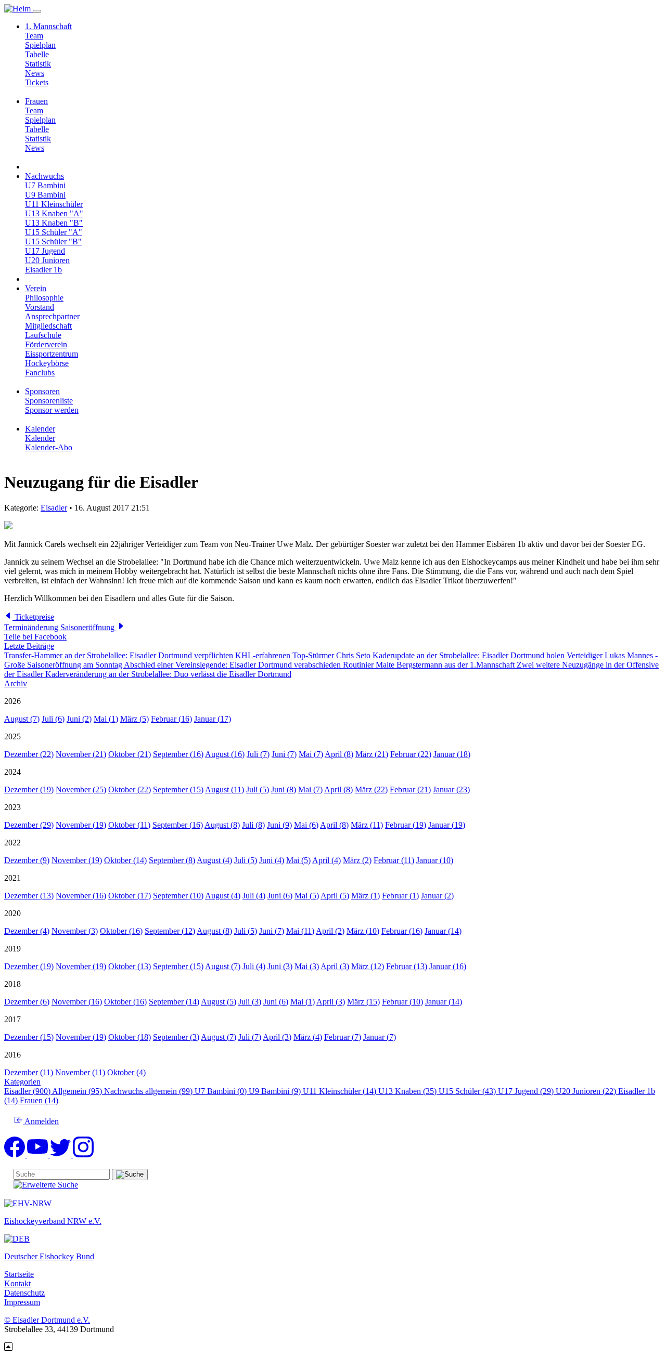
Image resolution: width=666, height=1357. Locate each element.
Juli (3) (249, 1001)
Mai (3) (306, 966)
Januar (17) (212, 718)
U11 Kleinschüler (54, 204)
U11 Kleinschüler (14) (340, 1091)
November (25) (81, 789)
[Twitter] (61, 1154)
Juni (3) (279, 966)
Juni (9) (279, 824)
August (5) (218, 1001)
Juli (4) (253, 895)
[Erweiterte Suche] (46, 1184)
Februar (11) (394, 860)
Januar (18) (451, 754)
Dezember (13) (29, 895)
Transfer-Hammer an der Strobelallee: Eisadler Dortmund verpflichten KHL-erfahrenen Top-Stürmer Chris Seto (188, 655)
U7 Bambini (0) (222, 1091)
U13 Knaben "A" (54, 213)
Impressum (22, 1302)
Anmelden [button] (41, 1121)
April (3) (335, 966)
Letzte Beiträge (29, 646)
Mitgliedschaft (48, 325)
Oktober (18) (129, 1037)
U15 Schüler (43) (468, 1091)
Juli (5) (257, 789)
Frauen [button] (36, 101)
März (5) (134, 718)
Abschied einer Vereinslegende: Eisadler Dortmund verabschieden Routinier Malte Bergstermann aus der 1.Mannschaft (320, 664)
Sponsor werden (52, 410)
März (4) (307, 1037)
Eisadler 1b (43, 269)
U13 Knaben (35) (408, 1091)
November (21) (81, 754)
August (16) (225, 754)
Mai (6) (306, 824)
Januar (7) (379, 1037)
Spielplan (40, 45)
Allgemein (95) (78, 1091)
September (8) (172, 860)
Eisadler (54, 507)
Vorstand (39, 307)
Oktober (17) (129, 895)
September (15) (178, 789)
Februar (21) (410, 789)
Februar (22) (410, 754)
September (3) (176, 1037)
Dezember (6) (26, 1001)
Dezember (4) (26, 931)
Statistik (38, 63)
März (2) (357, 860)
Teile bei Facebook (35, 636)
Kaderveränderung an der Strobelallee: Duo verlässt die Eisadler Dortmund (168, 674)
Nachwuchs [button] (44, 176)
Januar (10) (434, 860)
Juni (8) (283, 789)
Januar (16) (447, 966)
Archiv (15, 683)
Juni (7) (284, 754)
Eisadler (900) (28, 1091)
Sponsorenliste (49, 400)
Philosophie (44, 297)
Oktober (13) (129, 966)
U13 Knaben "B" (54, 222)
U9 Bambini (45, 194)
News (34, 73)
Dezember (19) (29, 789)
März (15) (363, 1001)
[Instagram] (83, 1154)
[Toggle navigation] (37, 11)
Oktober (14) (125, 860)
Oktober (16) (121, 931)
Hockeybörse (47, 363)
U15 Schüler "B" (53, 241)
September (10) (178, 895)
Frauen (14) (39, 1100)
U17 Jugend (45, 250)
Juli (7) (258, 754)
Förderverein (46, 344)
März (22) (371, 789)
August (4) (214, 860)
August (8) (222, 824)
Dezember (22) (29, 754)
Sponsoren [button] (42, 391)
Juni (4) (271, 860)
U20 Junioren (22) (587, 1091)
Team (34, 35)
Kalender (40, 438)
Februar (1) (400, 895)
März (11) (367, 824)
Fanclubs (40, 372)
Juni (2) (79, 718)
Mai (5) (298, 860)
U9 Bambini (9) (276, 1091)
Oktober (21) (129, 754)
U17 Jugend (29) (527, 1091)
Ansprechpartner (52, 316)
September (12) (170, 931)
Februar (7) (342, 1037)
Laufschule (43, 335)
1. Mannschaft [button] (48, 26)
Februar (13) (406, 966)
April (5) (335, 895)
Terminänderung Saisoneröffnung (60, 627)
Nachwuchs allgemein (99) (149, 1091)
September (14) (174, 1001)
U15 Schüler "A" (53, 232)
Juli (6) (53, 718)
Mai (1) (106, 718)
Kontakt (17, 1283)
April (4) (326, 860)
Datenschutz (24, 1292)
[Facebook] (15, 1154)
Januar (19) (446, 824)
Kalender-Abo (48, 447)
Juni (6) (279, 895)
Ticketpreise (33, 616)
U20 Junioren (47, 260)
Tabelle (37, 54)
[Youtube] (38, 1154)
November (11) (80, 1072)
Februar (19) (405, 824)
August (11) (224, 789)
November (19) (81, 824)
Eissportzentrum (51, 353)
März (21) (371, 754)
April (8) (339, 754)
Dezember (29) (29, 824)
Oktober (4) (126, 1072)
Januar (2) (437, 895)
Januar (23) (451, 789)
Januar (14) (443, 931)
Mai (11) (300, 931)
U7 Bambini (45, 185)
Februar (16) (171, 718)
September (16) (178, 754)
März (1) (365, 895)
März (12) (367, 966)
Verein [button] (35, 288)
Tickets (36, 82)
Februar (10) (402, 1001)
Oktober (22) (129, 789)
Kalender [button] (40, 428)
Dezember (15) (29, 1037)
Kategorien (22, 1081)
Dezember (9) (26, 860)
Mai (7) (311, 754)
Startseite (19, 1274)
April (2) (330, 931)
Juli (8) (253, 824)
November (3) (75, 931)
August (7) (22, 718)
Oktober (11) (129, 824)
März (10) (363, 931)
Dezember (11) (28, 1072)
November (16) (81, 895)
